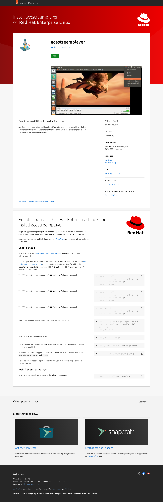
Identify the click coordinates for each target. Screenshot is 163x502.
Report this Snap (111, 195)
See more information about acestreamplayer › (37, 201)
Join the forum (18, 489)
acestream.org (110, 163)
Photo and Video (64, 47)
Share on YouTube (148, 473)
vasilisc (54, 47)
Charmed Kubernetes (31, 484)
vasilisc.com (109, 160)
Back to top (18, 474)
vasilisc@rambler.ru (112, 173)
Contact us (92, 494)
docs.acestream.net (112, 184)
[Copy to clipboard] (142, 276)
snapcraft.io (93, 456)
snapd (53, 489)
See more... (143, 402)
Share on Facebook (143, 473)
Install (55, 56)
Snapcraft (59, 489)
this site (67, 489)
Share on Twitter (138, 473)
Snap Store (60, 239)
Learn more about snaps (99, 447)
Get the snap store (25, 447)
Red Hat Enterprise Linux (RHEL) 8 (47, 253)
